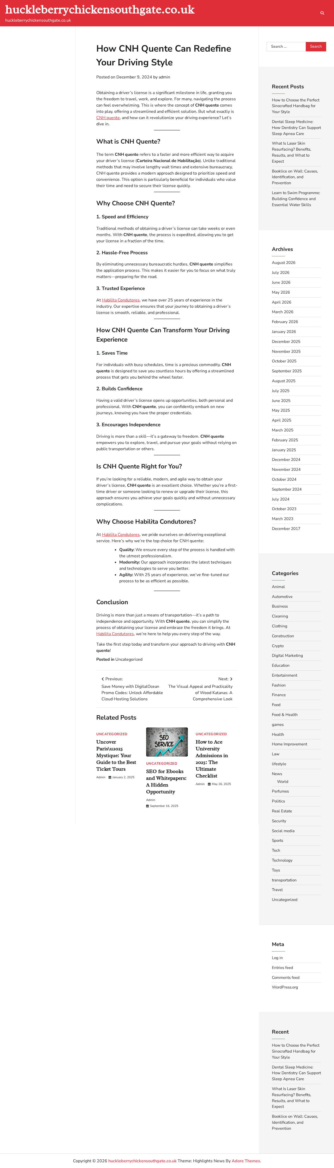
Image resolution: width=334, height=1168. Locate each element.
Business (280, 606)
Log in (277, 957)
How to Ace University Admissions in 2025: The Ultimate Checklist (212, 759)
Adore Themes (246, 1161)
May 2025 (281, 410)
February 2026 (285, 321)
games (278, 724)
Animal (278, 586)
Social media (283, 830)
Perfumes (280, 791)
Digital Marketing (287, 655)
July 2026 (280, 272)
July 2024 (280, 499)
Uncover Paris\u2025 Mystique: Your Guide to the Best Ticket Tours (116, 755)
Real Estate (282, 811)
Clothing (279, 626)
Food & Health (285, 714)
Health (278, 734)
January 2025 (284, 450)
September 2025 (287, 371)
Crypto (278, 645)
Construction (283, 636)
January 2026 (284, 331)
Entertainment (284, 675)
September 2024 (287, 489)
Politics (278, 801)
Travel (277, 889)
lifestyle (279, 764)
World (282, 781)
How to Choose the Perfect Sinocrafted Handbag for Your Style (295, 106)
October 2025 (284, 361)
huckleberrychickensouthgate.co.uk (99, 9)
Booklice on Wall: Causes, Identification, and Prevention (295, 177)
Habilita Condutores (121, 300)
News (277, 773)
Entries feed (282, 967)
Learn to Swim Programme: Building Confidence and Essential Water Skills (296, 198)
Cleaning (280, 616)
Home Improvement (289, 744)
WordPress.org (285, 987)
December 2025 (286, 341)
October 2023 (284, 508)
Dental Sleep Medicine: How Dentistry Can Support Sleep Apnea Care (296, 127)
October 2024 (284, 479)
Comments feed (286, 977)
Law (275, 754)
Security (279, 821)
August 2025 (283, 381)
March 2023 (282, 518)
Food (276, 704)
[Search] (322, 13)
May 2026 (281, 292)
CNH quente (108, 118)
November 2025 (286, 351)
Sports (277, 840)
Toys (276, 870)
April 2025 (281, 420)
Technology (282, 860)
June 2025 (281, 400)
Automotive (282, 596)
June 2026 (281, 282)
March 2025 (282, 430)
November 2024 (286, 469)
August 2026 (283, 262)
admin (164, 77)
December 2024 (286, 459)
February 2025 (285, 440)
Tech (276, 850)
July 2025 (280, 390)
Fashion (279, 685)
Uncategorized (128, 659)
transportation (284, 880)
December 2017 (286, 528)
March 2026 (282, 311)
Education (281, 665)
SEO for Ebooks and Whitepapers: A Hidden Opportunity (166, 781)
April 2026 (281, 302)
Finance (279, 694)
